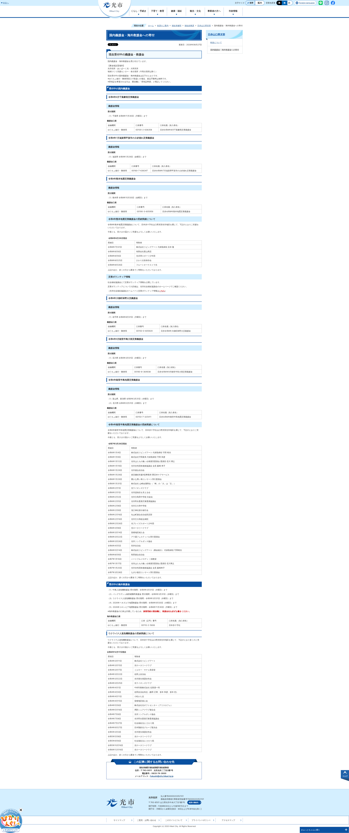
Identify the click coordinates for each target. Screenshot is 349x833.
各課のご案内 (163, 25)
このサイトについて (173, 820)
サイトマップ (119, 820)
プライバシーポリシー (201, 820)
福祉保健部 (176, 25)
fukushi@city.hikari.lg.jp (161, 776)
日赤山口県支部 (204, 25)
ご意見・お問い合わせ (146, 820)
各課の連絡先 (193, 802)
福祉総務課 (189, 25)
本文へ (6, 3)
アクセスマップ (228, 820)
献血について (216, 42)
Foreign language (307, 3)
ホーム (151, 25)
